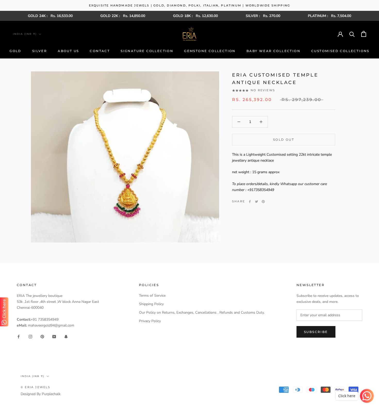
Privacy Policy (150, 321)
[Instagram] (30, 336)
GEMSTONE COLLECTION (210, 51)
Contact (100, 51)
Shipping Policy (151, 304)
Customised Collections (340, 51)
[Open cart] (363, 34)
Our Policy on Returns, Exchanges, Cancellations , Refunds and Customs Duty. (202, 312)
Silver (39, 51)
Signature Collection (147, 51)
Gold (15, 51)
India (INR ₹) (25, 34)
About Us (68, 51)
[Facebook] (249, 201)
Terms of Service (152, 295)
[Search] (352, 34)
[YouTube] (54, 336)
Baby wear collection (273, 51)
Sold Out (283, 139)
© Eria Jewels (36, 387)
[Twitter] (256, 201)
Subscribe (316, 332)
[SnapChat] (66, 336)
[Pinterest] (263, 201)
